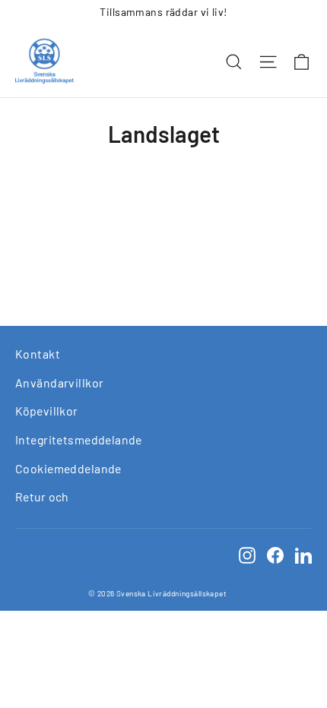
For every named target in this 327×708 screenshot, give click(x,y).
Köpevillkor (46, 410)
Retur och (42, 496)
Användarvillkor (59, 382)
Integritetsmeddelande (78, 439)
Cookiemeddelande (68, 468)
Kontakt (37, 353)
